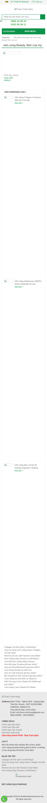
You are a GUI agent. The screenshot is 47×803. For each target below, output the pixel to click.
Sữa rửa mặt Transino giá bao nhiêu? (20, 673)
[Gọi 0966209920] (4, 799)
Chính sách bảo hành (11, 725)
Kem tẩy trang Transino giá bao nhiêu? (20, 664)
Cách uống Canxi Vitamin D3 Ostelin (20, 687)
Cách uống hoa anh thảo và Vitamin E (20, 679)
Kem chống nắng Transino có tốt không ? (21, 659)
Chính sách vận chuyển (12, 730)
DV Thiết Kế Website (20, 2)
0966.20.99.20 (18, 21)
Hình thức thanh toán (11, 733)
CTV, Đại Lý (37, 2)
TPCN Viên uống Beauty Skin (15, 75)
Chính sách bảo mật (10, 727)
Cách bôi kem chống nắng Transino (19, 661)
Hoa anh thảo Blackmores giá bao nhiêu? (22, 667)
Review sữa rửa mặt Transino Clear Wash (22, 656)
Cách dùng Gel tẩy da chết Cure (18, 670)
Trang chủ (6, 37)
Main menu (30, 31)
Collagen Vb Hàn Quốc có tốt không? (20, 647)
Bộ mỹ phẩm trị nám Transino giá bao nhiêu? (23, 676)
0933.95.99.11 (18, 24)
